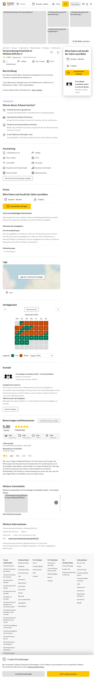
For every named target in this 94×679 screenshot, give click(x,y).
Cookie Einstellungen (23, 674)
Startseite (6, 48)
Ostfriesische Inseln (58, 48)
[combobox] (30, 355)
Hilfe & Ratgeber (53, 574)
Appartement (22, 583)
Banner (50, 577)
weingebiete (22, 603)
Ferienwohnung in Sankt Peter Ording (9, 654)
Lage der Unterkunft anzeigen (31, 277)
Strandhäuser (22, 606)
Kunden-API (66, 569)
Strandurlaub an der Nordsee (9, 592)
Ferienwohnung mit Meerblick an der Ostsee (9, 620)
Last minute (21, 586)
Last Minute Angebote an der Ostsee (10, 626)
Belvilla (79, 603)
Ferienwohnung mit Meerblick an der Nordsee (9, 612)
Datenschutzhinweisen (36, 667)
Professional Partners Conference (69, 573)
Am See (20, 593)
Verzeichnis (80, 599)
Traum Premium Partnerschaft (53, 570)
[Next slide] (56, 502)
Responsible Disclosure (81, 595)
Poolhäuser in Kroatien (7, 598)
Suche (35, 563)
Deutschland (23, 48)
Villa (19, 576)
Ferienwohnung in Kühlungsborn (9, 643)
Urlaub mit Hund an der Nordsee (9, 576)
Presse (79, 566)
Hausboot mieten (23, 563)
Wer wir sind (81, 563)
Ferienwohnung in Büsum (9, 638)
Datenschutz (81, 587)
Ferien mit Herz (82, 569)
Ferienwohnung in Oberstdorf (9, 649)
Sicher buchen (37, 569)
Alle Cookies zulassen (68, 674)
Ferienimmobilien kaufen (82, 574)
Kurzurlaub (21, 589)
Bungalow (21, 566)
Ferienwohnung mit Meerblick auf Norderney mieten (9, 604)
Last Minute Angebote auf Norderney (10, 632)
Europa (14, 48)
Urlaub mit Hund (8, 566)
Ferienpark (21, 579)
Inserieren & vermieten (51, 564)
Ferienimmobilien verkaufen (82, 579)
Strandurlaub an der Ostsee (9, 587)
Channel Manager (67, 566)
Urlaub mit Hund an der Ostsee (9, 570)
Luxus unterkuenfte (24, 599)
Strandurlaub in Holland (8, 581)
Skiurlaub (21, 596)
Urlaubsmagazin (38, 566)
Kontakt (35, 576)
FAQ (34, 573)
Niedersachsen (36, 48)
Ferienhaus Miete (23, 569)
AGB (78, 584)
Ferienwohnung (23, 573)
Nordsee (46, 48)
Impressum (80, 590)
